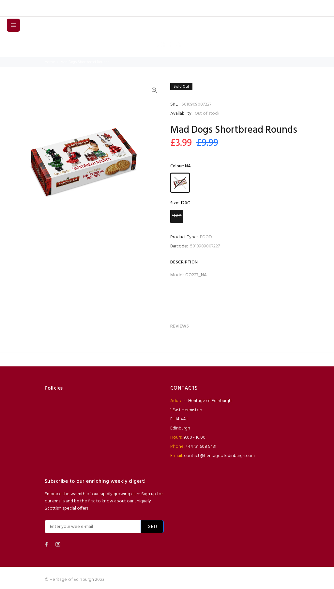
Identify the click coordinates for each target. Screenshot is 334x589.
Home (50, 62)
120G (177, 216)
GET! (152, 526)
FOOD (206, 237)
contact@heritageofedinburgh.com (219, 456)
